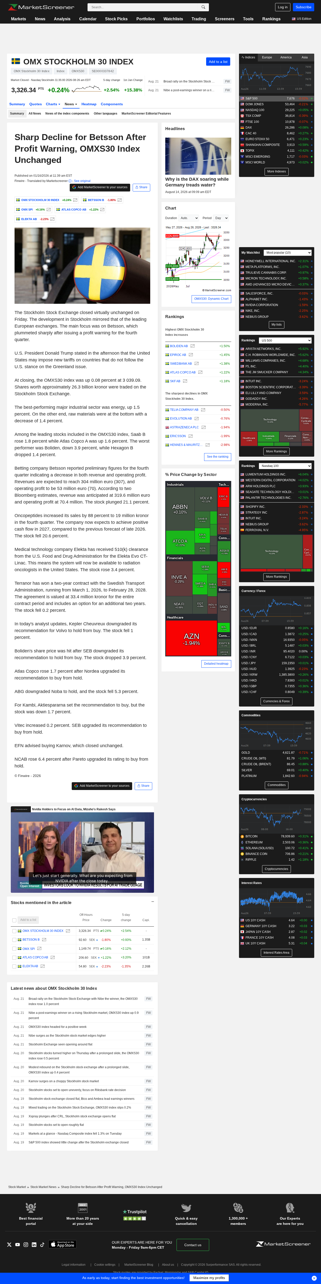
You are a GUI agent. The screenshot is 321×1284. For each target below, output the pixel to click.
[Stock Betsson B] (119, 200)
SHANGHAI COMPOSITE (263, 145)
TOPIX (250, 150)
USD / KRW (249, 674)
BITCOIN (252, 836)
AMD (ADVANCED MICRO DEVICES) (271, 284)
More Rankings (276, 451)
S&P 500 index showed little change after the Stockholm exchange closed (79, 1142)
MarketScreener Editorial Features (146, 113)
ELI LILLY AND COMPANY (263, 393)
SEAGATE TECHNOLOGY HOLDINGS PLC (271, 492)
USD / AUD (249, 669)
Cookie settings (104, 1264)
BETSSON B (30, 940)
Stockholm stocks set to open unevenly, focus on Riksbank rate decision (77, 1090)
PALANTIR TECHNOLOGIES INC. (268, 498)
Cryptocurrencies (254, 799)
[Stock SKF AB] (184, 381)
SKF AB (175, 381)
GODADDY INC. (257, 399)
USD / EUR (249, 628)
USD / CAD (249, 634)
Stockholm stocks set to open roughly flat (56, 1125)
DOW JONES (255, 104)
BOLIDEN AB (179, 346)
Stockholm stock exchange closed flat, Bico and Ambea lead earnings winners (81, 1099)
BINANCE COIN (256, 854)
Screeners (224, 19)
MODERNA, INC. (257, 404)
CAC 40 (251, 133)
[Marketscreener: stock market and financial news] (41, 7)
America (286, 57)
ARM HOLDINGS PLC (261, 486)
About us (168, 1264)
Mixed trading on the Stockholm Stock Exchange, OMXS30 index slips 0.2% (80, 1107)
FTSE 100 (252, 122)
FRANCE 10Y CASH (260, 937)
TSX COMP (253, 116)
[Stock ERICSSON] (190, 436)
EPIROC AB (178, 355)
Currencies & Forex (276, 701)
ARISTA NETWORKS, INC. (263, 349)
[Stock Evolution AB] (196, 418)
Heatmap (89, 104)
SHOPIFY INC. (255, 507)
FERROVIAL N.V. (257, 530)
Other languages (105, 113)
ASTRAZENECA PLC (184, 427)
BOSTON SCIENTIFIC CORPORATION (271, 387)
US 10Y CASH (255, 920)
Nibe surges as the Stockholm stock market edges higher (67, 1035)
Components (112, 104)
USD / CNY (249, 657)
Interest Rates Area (276, 952)
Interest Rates (252, 883)
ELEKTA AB (30, 966)
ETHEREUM (254, 842)
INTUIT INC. (254, 381)
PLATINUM (249, 776)
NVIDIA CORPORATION (262, 305)
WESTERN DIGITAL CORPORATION (270, 480)
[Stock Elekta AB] (51, 219)
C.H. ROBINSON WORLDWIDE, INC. (271, 355)
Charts (52, 104)
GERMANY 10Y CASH (261, 926)
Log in (283, 7)
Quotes (35, 104)
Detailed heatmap (216, 663)
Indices (250, 57)
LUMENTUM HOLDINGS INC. (266, 474)
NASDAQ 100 (255, 110)
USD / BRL (249, 645)
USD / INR (249, 651)
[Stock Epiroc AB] (190, 355)
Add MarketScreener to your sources (102, 187)
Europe (267, 57)
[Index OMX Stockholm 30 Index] (74, 200)
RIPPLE (251, 859)
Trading (199, 19)
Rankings (271, 19)
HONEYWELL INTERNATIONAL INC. (271, 261)
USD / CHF (249, 692)
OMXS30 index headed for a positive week (58, 1027)
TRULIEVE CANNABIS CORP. (266, 272)
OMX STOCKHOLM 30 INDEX (42, 931)
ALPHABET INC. (257, 299)
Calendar (88, 19)
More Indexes (276, 171)
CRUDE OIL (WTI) (254, 758)
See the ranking (217, 456)
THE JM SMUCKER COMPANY (267, 372)
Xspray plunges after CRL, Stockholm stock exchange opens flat (72, 1116)
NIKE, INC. (253, 311)
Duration (171, 218)
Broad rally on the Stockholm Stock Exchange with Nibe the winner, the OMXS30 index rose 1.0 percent (189, 81)
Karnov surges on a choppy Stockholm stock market (64, 1081)
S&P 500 (252, 98)
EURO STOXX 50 (257, 139)
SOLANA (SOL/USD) (260, 848)
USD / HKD (249, 680)
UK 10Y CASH (255, 943)
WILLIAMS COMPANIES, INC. (266, 360)
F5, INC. (251, 366)
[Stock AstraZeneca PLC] (203, 427)
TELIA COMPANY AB (184, 410)
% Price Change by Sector (191, 474)
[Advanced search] (203, 7)
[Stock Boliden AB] (192, 346)
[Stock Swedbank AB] (196, 363)
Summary (17, 104)
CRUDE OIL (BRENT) (256, 764)
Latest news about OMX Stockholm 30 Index (54, 988)
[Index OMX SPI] (48, 210)
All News (35, 113)
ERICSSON (178, 436)
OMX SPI (28, 948)
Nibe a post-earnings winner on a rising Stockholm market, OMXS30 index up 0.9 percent (189, 90)
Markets (18, 19)
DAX (249, 127)
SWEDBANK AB (181, 363)
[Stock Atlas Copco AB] (101, 210)
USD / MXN (249, 640)
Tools (248, 19)
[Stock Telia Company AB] (202, 410)
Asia (305, 57)
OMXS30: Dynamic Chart (211, 299)
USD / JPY (249, 663)
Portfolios (145, 19)
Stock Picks (116, 19)
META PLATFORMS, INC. (263, 267)
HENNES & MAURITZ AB (186, 445)
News (40, 19)
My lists (277, 324)
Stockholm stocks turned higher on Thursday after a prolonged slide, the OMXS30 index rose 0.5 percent (84, 1055)
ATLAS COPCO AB (35, 957)
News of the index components (67, 113)
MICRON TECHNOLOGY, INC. (266, 278)
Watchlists (173, 19)
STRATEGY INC (256, 512)
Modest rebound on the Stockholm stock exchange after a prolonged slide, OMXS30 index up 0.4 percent (79, 1069)
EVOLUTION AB (181, 418)
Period (207, 218)
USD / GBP (249, 686)
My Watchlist (251, 252)
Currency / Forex (254, 591)
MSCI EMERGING (258, 156)
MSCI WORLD (255, 162)
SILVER (247, 770)
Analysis (62, 19)
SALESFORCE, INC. (259, 293)
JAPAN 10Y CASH (258, 932)
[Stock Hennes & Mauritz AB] (207, 445)
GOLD (246, 752)
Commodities (251, 715)
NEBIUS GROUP (257, 317)
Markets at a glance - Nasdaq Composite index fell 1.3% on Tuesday (75, 1133)
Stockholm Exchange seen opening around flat (60, 1044)
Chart (170, 208)
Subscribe (303, 7)
